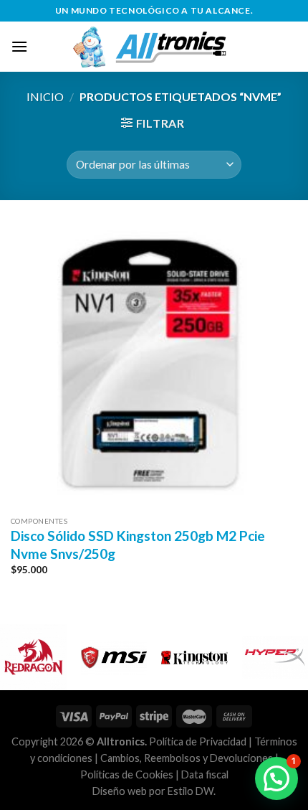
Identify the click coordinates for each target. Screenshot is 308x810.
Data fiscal (204, 774)
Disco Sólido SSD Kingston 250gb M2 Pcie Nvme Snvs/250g (138, 544)
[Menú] (19, 46)
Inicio (45, 96)
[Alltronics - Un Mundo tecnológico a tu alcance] (163, 47)
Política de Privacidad (197, 741)
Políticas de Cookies (126, 774)
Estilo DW (190, 791)
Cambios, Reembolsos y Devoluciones (186, 758)
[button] (276, 778)
